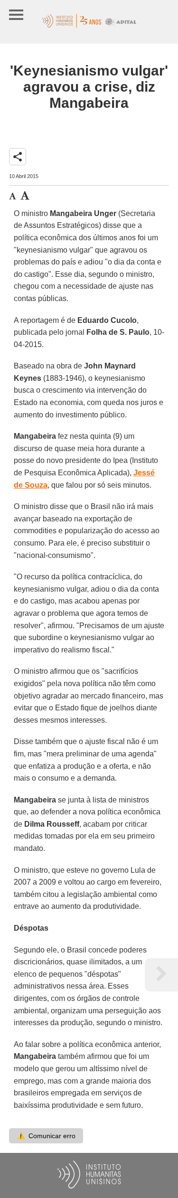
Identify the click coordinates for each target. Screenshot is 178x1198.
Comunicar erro (46, 1136)
